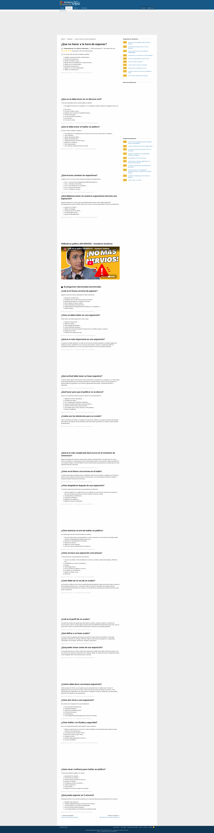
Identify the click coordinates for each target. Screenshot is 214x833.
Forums (69, 8)
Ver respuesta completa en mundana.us (83, 629)
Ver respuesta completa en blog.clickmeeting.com (85, 148)
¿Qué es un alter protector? (135, 62)
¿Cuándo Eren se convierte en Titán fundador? (140, 55)
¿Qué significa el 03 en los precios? (137, 158)
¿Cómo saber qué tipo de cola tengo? (138, 75)
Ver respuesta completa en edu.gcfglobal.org (84, 696)
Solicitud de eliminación (67, 72)
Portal (150, 827)
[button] (79, 8)
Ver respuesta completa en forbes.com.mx (83, 426)
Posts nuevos (62, 11)
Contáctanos (116, 827)
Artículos (69, 39)
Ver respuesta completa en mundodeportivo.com (85, 335)
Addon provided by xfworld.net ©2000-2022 (107, 831)
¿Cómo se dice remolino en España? (137, 65)
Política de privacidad (132, 827)
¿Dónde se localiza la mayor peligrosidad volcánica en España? (139, 154)
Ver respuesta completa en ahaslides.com (83, 812)
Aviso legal (123, 827)
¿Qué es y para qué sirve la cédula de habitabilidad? (138, 51)
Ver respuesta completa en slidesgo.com (83, 718)
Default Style (64, 827)
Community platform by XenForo (99, 830)
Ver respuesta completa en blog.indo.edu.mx (84, 192)
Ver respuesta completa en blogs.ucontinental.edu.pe (86, 217)
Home (62, 8)
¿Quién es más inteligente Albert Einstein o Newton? (139, 43)
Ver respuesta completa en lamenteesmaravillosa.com (86, 467)
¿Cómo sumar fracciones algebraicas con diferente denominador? (139, 162)
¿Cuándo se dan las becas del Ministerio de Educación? (139, 166)
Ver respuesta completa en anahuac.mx (83, 72)
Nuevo (76, 8)
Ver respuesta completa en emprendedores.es (84, 412)
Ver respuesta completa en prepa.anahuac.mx (84, 311)
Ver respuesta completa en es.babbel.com (83, 481)
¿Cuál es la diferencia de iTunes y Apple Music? (140, 146)
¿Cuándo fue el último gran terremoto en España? (139, 176)
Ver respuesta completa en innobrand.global (84, 576)
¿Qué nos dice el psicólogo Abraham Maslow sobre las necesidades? (140, 142)
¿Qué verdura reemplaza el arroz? (137, 68)
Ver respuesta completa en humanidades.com (84, 349)
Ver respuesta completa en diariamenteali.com (84, 657)
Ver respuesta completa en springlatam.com (84, 504)
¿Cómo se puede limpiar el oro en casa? (138, 58)
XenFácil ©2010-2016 (124, 830)
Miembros (84, 8)
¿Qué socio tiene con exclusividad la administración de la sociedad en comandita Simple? (139, 171)
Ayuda (140, 827)
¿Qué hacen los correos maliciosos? (109, 817)
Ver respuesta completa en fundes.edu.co (83, 791)
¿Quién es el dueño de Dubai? (69, 817)
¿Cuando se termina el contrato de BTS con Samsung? (139, 150)
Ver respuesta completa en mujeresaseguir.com (84, 549)
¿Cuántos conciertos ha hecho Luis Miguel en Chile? (140, 72)
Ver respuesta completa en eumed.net (82, 592)
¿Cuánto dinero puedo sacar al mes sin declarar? (138, 47)
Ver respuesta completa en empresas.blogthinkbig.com (86, 123)
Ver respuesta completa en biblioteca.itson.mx (84, 643)
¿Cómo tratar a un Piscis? (134, 180)
